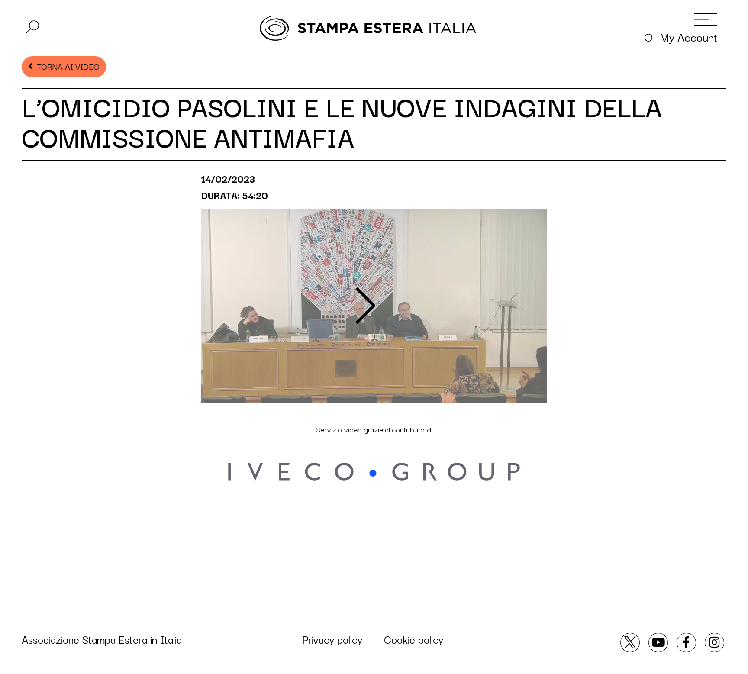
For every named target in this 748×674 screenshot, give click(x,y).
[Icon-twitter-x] (630, 642)
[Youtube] (658, 642)
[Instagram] (714, 642)
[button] (32, 26)
